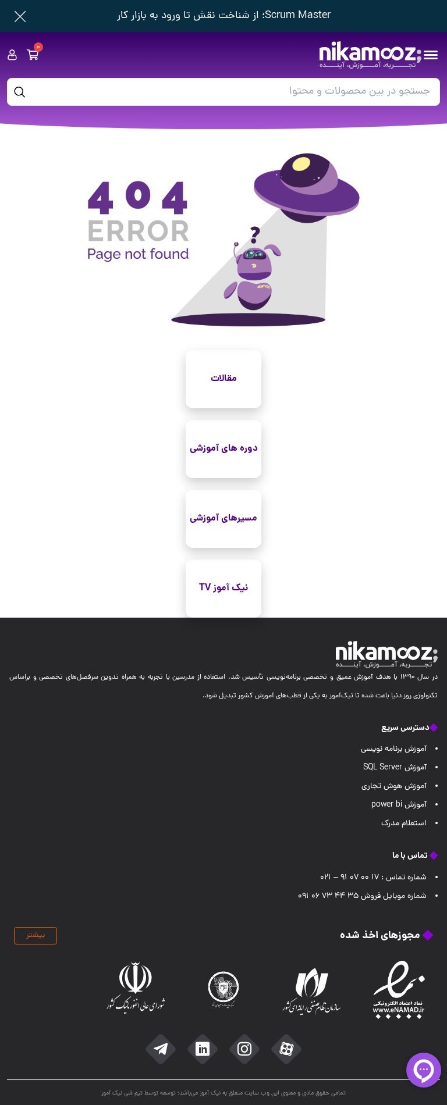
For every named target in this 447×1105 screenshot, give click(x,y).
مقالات (224, 379)
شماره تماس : (373, 878)
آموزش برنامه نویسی (394, 749)
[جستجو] (20, 92)
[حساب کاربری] (12, 55)
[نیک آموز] (370, 55)
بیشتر (35, 935)
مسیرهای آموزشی (223, 518)
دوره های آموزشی (224, 448)
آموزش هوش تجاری (394, 786)
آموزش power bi (399, 805)
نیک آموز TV (223, 588)
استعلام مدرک (404, 824)
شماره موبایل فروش (362, 896)
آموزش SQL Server (395, 768)
